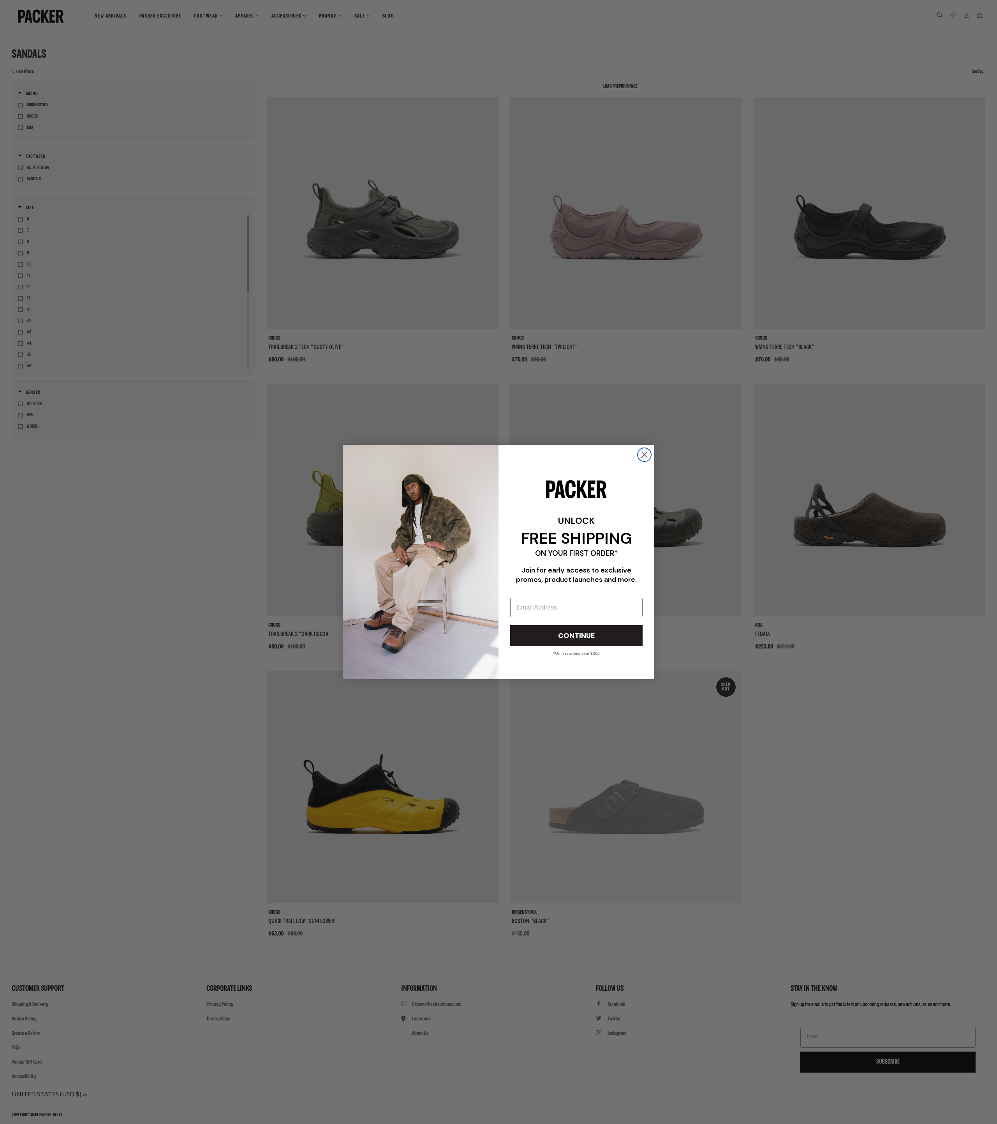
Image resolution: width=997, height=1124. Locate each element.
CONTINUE (576, 635)
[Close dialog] (644, 455)
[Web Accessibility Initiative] (3, 1115)
